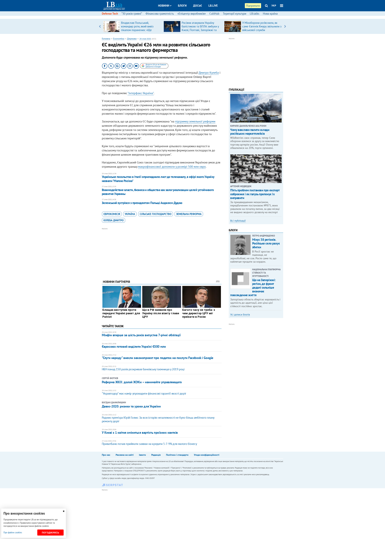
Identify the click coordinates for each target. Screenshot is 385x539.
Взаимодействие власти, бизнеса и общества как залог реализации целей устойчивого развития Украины (158, 192)
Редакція (156, 454)
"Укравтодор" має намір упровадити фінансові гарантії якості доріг (144, 393)
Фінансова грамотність (160, 13)
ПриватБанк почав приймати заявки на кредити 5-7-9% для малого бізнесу (149, 444)
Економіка (118, 38)
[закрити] (63, 511)
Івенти (142, 454)
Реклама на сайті (125, 454)
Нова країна (270, 13)
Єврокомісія (111, 214)
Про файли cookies (12, 532)
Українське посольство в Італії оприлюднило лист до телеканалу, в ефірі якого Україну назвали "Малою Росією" (158, 179)
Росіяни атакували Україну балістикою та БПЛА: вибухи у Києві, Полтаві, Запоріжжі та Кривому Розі (200, 28)
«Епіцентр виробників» (191, 13)
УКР (273, 5)
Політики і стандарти (177, 454)
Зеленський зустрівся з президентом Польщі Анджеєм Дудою (142, 203)
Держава (132, 38)
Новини (163, 5)
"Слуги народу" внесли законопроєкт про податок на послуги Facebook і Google (157, 358)
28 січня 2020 (145, 39)
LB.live (213, 5)
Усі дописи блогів (240, 314)
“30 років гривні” (132, 13)
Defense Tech (110, 13)
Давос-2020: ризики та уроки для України (131, 406)
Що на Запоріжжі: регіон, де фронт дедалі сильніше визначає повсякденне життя (253, 287)
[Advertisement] (162, 251)
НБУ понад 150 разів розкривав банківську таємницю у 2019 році (143, 369)
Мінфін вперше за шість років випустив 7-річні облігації (141, 335)
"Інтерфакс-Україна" (141, 93)
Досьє (197, 5)
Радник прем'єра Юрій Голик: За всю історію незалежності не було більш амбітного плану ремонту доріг (158, 419)
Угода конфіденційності (206, 454)
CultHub (214, 13)
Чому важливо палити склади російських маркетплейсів (249, 132)
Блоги (182, 5)
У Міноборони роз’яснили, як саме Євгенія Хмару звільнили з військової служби (261, 26)
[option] (132, 26)
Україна (130, 214)
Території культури (234, 13)
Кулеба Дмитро (113, 220)
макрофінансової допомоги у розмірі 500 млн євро (172, 167)
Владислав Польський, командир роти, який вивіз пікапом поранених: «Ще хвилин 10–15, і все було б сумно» (137, 30)
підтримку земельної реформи (195, 121)
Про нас (106, 454)
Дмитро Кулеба (209, 73)
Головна (106, 38)
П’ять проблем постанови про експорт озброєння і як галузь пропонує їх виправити (254, 194)
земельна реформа (189, 214)
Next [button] (285, 26)
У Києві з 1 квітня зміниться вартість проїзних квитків (140, 432)
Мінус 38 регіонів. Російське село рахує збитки (266, 243)
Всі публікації (238, 220)
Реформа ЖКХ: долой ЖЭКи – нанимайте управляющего (142, 382)
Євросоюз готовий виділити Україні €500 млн (134, 346)
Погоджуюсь (50, 532)
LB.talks (254, 13)
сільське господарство (155, 214)
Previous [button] (100, 26)
